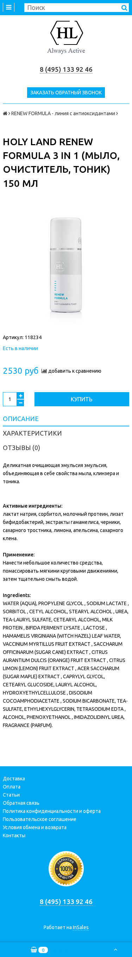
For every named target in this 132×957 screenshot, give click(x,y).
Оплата (11, 787)
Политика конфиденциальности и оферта (52, 811)
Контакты (14, 835)
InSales (81, 927)
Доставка (14, 778)
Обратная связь (21, 803)
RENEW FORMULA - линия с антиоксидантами (63, 113)
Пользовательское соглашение (39, 819)
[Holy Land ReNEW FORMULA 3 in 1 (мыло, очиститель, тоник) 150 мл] (66, 267)
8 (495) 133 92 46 (66, 69)
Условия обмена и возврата (35, 827)
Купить (82, 399)
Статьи (11, 795)
